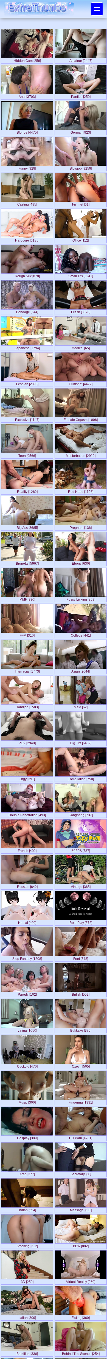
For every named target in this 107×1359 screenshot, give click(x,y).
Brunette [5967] (27, 562)
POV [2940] (27, 742)
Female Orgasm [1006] (81, 419)
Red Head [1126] (80, 491)
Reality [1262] (27, 491)
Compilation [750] (80, 778)
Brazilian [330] (27, 1353)
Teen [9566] (27, 455)
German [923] (81, 131)
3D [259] (27, 1281)
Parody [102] (27, 993)
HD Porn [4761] (80, 1137)
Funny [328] (27, 167)
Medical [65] (81, 347)
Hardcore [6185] (27, 239)
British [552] (80, 993)
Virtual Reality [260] (80, 1281)
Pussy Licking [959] (80, 598)
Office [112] (80, 239)
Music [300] (27, 1101)
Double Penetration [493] (27, 814)
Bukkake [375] (80, 1029)
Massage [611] (81, 1209)
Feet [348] (80, 958)
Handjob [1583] (27, 706)
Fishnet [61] (80, 203)
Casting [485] (27, 203)
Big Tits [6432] (80, 742)
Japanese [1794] (27, 347)
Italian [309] (27, 1317)
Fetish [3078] (80, 311)
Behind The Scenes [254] (81, 1353)
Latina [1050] (27, 1029)
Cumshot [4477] (80, 383)
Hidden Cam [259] (27, 60)
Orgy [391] (27, 778)
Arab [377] (27, 1173)
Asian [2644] (80, 670)
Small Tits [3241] (80, 275)
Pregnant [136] (81, 527)
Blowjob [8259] (81, 167)
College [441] (81, 634)
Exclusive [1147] (27, 419)
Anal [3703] (27, 96)
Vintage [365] (81, 886)
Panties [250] (81, 96)
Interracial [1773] (27, 670)
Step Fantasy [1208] (27, 958)
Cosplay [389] (27, 1137)
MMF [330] (27, 598)
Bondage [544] (27, 311)
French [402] (27, 850)
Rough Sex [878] (27, 275)
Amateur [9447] (80, 60)
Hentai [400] (27, 922)
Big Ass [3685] (27, 527)
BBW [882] (81, 1245)
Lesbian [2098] (27, 383)
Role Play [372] (80, 922)
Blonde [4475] (27, 131)
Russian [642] (27, 886)
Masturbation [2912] (80, 455)
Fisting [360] (81, 1317)
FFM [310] (27, 634)
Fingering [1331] (81, 1101)
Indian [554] (27, 1209)
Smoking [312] (27, 1245)
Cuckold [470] (27, 1065)
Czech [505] (81, 1065)
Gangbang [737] (81, 814)
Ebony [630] (81, 562)
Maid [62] (81, 706)
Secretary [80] (81, 1173)
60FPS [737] (81, 850)
